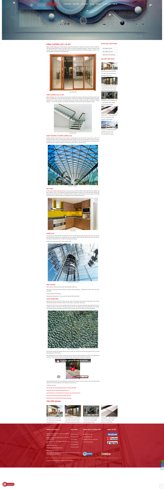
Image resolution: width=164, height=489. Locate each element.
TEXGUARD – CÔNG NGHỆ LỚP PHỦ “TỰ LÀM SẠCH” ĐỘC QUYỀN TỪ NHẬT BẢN (109, 117)
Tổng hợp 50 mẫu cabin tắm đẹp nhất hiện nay (57, 390)
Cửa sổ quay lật (74, 444)
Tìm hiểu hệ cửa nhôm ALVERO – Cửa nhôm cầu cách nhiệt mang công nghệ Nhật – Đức (109, 73)
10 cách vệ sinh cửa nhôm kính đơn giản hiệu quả (58, 395)
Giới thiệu (76, 4)
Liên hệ (115, 4)
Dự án (92, 4)
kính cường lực (55, 46)
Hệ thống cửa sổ (107, 51)
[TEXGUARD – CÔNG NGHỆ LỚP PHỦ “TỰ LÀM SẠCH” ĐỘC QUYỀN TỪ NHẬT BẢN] (109, 110)
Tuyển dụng (107, 4)
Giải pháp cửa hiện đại (109, 54)
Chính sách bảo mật (87, 436)
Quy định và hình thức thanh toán (90, 439)
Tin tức (98, 4)
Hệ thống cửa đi (107, 48)
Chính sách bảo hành (88, 441)
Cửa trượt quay (74, 441)
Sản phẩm (84, 4)
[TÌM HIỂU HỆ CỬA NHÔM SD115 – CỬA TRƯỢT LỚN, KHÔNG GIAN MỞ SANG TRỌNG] (109, 95)
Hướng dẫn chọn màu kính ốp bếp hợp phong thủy (58, 398)
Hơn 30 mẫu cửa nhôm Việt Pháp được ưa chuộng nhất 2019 (61, 387)
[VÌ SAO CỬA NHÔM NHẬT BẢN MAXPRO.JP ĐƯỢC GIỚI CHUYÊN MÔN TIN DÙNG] (109, 124)
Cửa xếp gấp (74, 439)
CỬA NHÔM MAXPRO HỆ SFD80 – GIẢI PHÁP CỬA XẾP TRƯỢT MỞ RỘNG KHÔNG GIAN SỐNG (109, 88)
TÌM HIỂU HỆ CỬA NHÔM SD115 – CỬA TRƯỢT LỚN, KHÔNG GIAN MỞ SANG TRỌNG (109, 102)
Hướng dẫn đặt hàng (88, 434)
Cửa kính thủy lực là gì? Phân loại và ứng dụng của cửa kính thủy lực (63, 393)
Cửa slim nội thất (75, 447)
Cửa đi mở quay (74, 434)
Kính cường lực (50, 97)
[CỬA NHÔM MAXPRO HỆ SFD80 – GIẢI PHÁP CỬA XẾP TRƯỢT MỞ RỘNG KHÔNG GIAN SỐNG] (109, 81)
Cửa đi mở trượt (74, 436)
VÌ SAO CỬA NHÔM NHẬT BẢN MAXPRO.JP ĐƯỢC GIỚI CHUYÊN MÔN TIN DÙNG (108, 132)
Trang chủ (67, 4)
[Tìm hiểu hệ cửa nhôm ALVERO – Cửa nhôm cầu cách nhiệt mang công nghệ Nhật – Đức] (109, 66)
